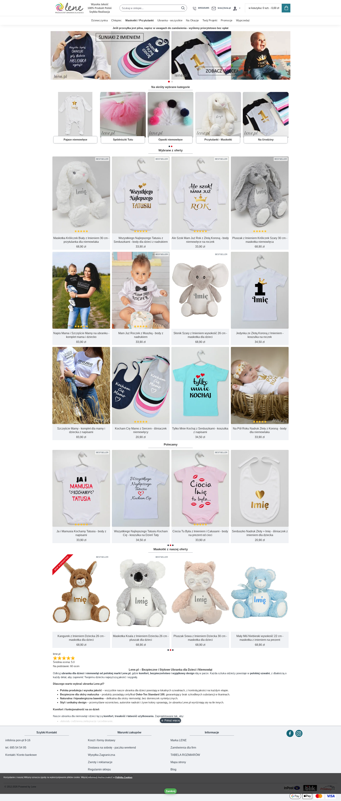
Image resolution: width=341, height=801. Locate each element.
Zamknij (170, 791)
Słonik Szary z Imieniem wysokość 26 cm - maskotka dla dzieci (200, 335)
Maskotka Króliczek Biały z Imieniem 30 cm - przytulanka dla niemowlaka (81, 240)
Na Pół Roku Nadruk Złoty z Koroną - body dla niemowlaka (259, 430)
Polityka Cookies (123, 777)
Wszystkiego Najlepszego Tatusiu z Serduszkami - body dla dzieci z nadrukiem (141, 240)
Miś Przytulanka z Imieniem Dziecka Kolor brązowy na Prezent (259, 638)
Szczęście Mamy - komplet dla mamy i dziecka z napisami (81, 430)
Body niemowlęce (75, 139)
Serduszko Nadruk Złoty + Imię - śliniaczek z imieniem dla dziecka (141, 533)
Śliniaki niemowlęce (218, 139)
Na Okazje (265, 139)
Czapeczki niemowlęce (170, 139)
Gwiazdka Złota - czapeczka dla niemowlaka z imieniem (260, 533)
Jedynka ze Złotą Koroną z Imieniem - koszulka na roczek (259, 335)
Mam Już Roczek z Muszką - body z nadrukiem (140, 335)
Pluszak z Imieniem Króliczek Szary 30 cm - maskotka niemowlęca (259, 240)
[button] (169, 82)
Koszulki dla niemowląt (123, 139)
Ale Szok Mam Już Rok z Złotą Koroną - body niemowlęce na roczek (200, 240)
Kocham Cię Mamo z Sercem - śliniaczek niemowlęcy (141, 430)
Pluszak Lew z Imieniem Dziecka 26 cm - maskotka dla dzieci (141, 638)
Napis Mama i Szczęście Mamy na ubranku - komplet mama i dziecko (81, 335)
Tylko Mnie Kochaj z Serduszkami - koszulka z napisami (200, 430)
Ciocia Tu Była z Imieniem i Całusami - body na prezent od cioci (81, 533)
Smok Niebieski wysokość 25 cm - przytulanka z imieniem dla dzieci (200, 638)
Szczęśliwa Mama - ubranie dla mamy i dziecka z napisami (200, 533)
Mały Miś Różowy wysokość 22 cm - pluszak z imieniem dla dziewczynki (81, 638)
